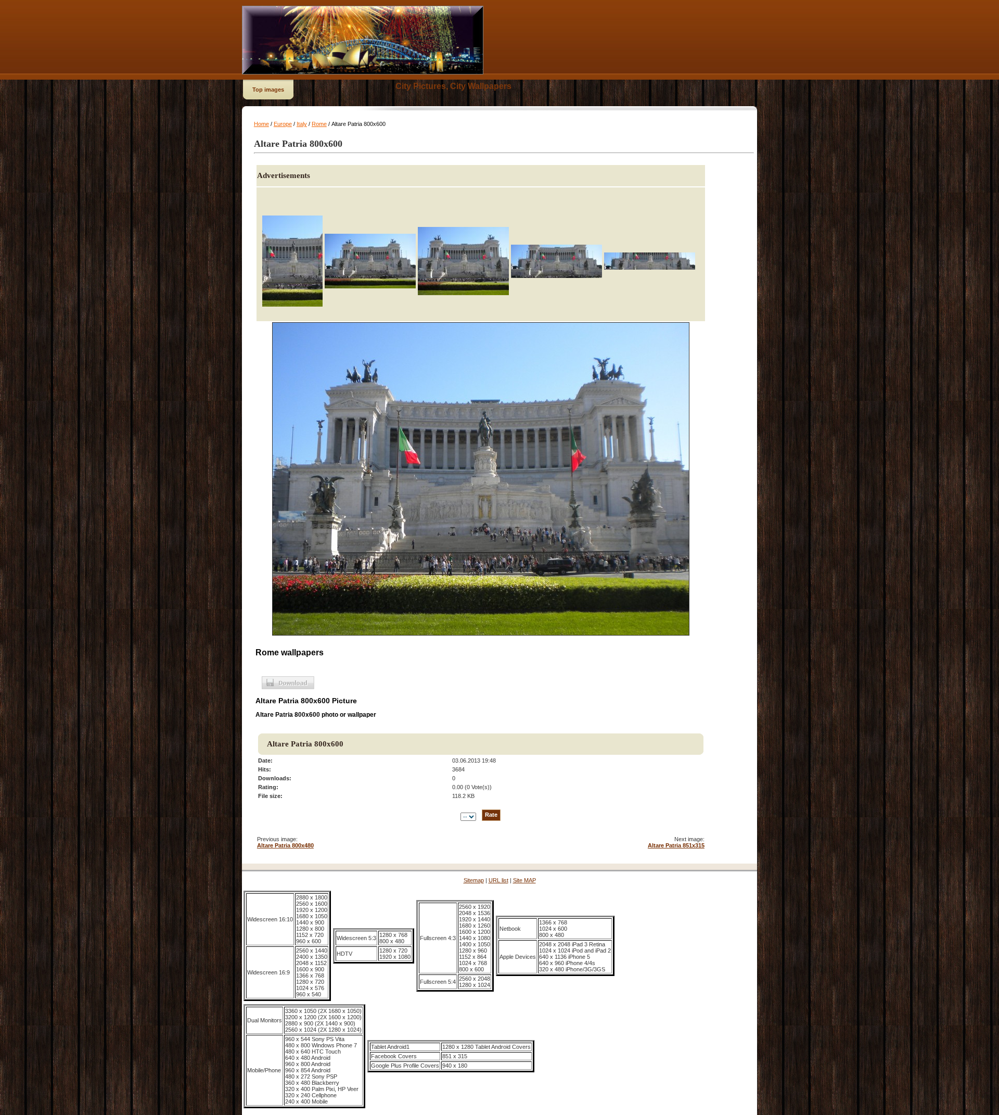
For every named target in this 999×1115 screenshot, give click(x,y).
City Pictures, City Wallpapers (453, 86)
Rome (319, 124)
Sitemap (474, 880)
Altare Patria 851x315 (676, 845)
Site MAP (524, 880)
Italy (302, 124)
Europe (283, 124)
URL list (498, 880)
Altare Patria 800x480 (285, 845)
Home (261, 124)
